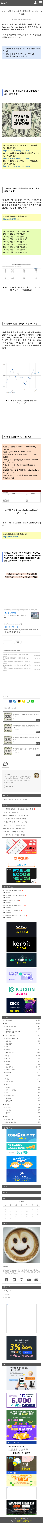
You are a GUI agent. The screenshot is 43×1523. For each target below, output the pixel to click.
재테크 (5, 650)
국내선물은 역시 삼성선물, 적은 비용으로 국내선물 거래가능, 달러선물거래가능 (21, 631)
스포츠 (22, 1049)
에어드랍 (22, 1072)
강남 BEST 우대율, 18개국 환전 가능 (15, 616)
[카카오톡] (19, 701)
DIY (22, 1092)
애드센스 (22, 1110)
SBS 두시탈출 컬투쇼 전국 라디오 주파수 (17, 815)
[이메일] (36, 1280)
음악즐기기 (22, 1101)
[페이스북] (10, 701)
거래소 (22, 1061)
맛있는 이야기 (22, 1095)
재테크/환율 (17, 19)
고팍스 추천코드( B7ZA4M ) (13, 890)
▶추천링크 (7, 892)
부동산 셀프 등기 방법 (11, 812)
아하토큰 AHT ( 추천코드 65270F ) (15, 915)
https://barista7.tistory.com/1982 (16, 150)
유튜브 (22, 1113)
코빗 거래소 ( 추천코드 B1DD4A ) (14, 895)
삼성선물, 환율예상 (11, 627)
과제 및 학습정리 (22, 1122)
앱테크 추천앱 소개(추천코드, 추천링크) (16, 799)
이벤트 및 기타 (22, 1069)
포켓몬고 (22, 1084)
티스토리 (22, 1107)
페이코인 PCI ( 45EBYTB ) (12, 910)
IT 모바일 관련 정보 (22, 1038)
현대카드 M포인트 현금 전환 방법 (14, 825)
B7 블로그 (22, 1104)
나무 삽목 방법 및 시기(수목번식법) (15, 818)
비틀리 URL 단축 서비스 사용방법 (14, 835)
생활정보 (22, 1041)
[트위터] (14, 701)
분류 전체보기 (21, 1020)
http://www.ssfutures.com (12, 624)
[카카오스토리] (23, 701)
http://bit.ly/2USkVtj (11, 219)
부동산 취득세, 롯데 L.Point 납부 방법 (16, 822)
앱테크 (22, 1058)
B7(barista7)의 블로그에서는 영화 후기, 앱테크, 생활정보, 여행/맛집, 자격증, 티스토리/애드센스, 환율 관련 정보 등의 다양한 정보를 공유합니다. (17, 779)
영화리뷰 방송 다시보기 (22, 1032)
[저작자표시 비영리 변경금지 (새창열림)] (24, 642)
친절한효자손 (20, 1521)
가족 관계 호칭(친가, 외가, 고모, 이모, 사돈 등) (18, 809)
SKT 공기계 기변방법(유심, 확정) (14, 828)
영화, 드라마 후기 (22, 1026)
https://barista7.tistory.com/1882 (16, 158)
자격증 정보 (22, 1119)
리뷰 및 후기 (22, 1082)
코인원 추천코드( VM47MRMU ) (14, 905)
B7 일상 (22, 1079)
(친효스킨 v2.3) (28, 1521)
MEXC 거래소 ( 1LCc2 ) (11, 900)
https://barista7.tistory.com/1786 (16, 166)
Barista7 (4, 3)
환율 (9, 650)
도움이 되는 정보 (22, 1035)
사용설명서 (22, 1044)
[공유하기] (8, 642)
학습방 (22, 1116)
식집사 (22, 1087)
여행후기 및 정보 (22, 1090)
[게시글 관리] (11, 642)
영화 (22, 1023)
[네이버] (28, 701)
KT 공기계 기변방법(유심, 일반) (14, 832)
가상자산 (22, 1064)
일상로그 (22, 1098)
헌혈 (22, 1046)
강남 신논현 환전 (10, 613)
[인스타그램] (21, 1280)
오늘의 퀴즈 (22, 1067)
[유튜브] (29, 1280)
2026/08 (21, 1202)
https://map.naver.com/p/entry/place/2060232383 (19, 610)
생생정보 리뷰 (22, 1052)
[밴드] (32, 701)
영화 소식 (22, 1029)
